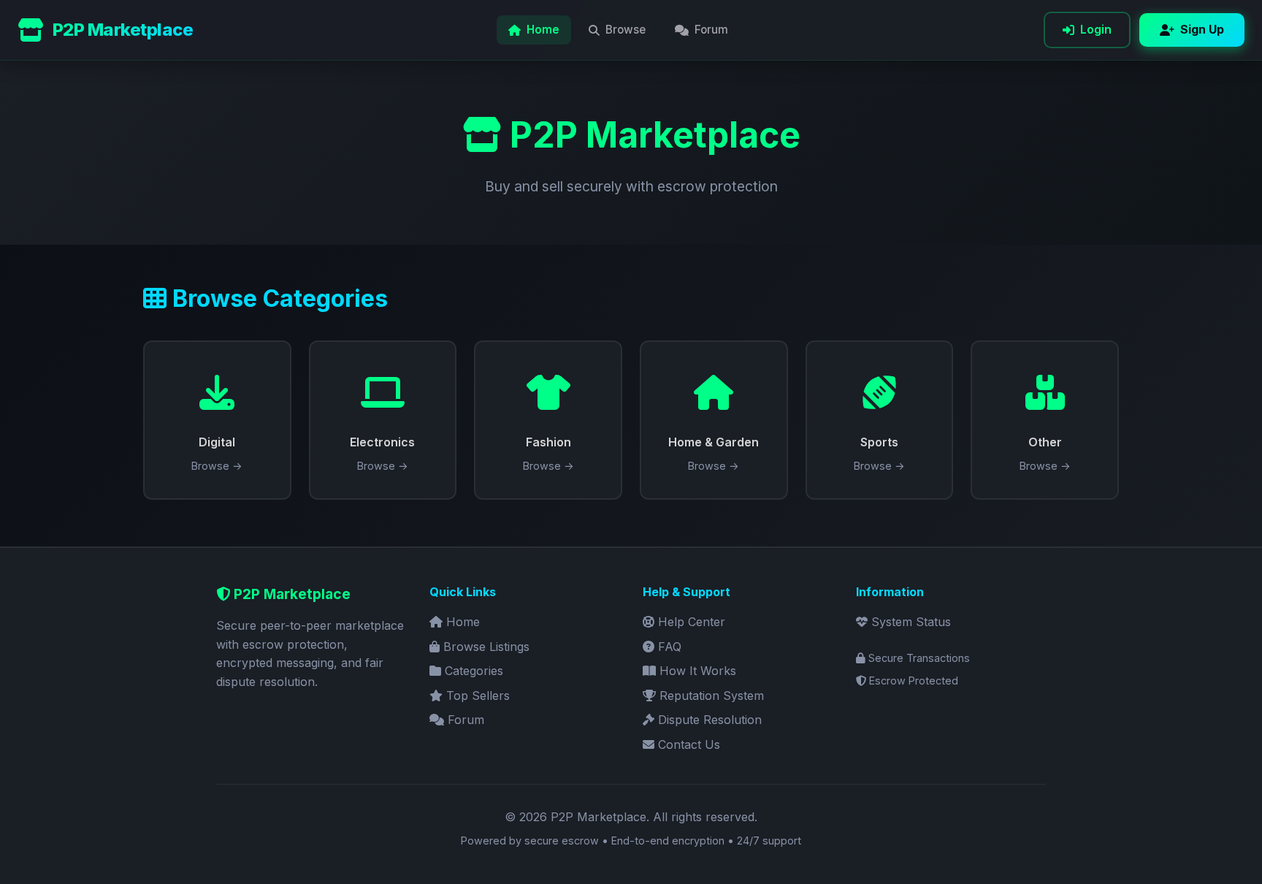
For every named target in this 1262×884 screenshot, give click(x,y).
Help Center (689, 621)
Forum (711, 30)
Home (543, 30)
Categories (472, 670)
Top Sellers (476, 695)
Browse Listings (484, 646)
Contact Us (687, 744)
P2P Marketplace (123, 29)
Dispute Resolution (708, 719)
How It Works (696, 670)
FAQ (667, 646)
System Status (909, 621)
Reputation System (710, 695)
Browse (625, 30)
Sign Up (1202, 29)
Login (1096, 29)
